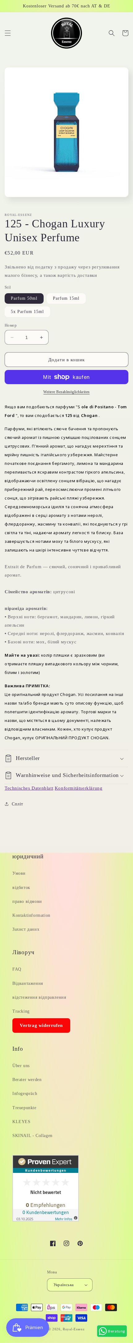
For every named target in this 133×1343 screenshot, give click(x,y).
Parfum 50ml (24, 298)
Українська (64, 1284)
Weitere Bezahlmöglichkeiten (66, 392)
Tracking (21, 1011)
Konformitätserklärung (79, 788)
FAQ (16, 969)
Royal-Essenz (73, 1329)
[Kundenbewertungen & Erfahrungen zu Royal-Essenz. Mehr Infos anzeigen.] (45, 1219)
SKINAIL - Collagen (32, 1135)
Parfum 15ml (66, 298)
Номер (11, 325)
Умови (19, 873)
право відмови (27, 901)
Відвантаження (27, 983)
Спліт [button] (17, 804)
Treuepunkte (24, 1107)
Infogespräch (24, 1093)
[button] (8, 33)
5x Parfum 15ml (27, 311)
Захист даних (25, 929)
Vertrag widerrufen (41, 1025)
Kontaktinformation (31, 915)
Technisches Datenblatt (29, 788)
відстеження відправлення (39, 997)
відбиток (21, 887)
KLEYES (21, 1121)
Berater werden (26, 1079)
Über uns (21, 1065)
